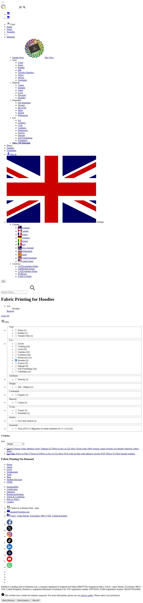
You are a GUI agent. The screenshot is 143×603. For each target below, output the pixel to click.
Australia (26, 228)
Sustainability (13, 487)
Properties (16, 100)
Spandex (22, 98)
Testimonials (12, 472)
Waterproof (23, 115)
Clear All (5, 316)
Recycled (22, 108)
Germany (26, 238)
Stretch (21, 113)
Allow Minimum (8, 600)
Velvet (20, 75)
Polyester (22, 95)
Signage (21, 135)
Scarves (21, 133)
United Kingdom (29, 258)
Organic (21, 105)
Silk (19, 70)
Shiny (20, 110)
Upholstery (23, 140)
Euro (22, 274)
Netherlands (27, 251)
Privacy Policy (13, 499)
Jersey (20, 65)
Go (3, 281)
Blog (9, 477)
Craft (20, 125)
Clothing (22, 123)
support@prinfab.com (18, 512)
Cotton (21, 85)
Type (14, 60)
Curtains (23, 352)
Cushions (22, 128)
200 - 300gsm (25, 387)
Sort (3, 441)
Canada (25, 231)
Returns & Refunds (15, 494)
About (9, 467)
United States (27, 261)
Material (16, 82)
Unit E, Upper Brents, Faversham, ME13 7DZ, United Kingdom (37, 516)
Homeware (23, 130)
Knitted (21, 67)
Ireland (25, 241)
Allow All (35, 600)
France (25, 234)
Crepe (20, 62)
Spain (24, 254)
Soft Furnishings (25, 138)
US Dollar (25, 276)
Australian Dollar (28, 266)
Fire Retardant (24, 103)
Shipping (11, 492)
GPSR (9, 482)
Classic (22, 410)
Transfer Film (26, 72)
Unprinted (22, 80)
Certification (12, 489)
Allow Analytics (23, 600)
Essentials (24, 413)
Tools (9, 474)
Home (9, 27)
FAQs (9, 469)
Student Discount (14, 479)
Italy (24, 244)
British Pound (26, 269)
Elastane (21, 88)
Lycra (20, 93)
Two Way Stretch (27, 421)
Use (14, 118)
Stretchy (23, 379)
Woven (21, 77)
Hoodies (23, 360)
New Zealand (28, 248)
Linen (20, 90)
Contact (10, 502)
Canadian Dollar (27, 271)
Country (16, 224)
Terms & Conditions (16, 497)
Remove (10, 311)
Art (19, 120)
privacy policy (87, 595)
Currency (16, 264)
